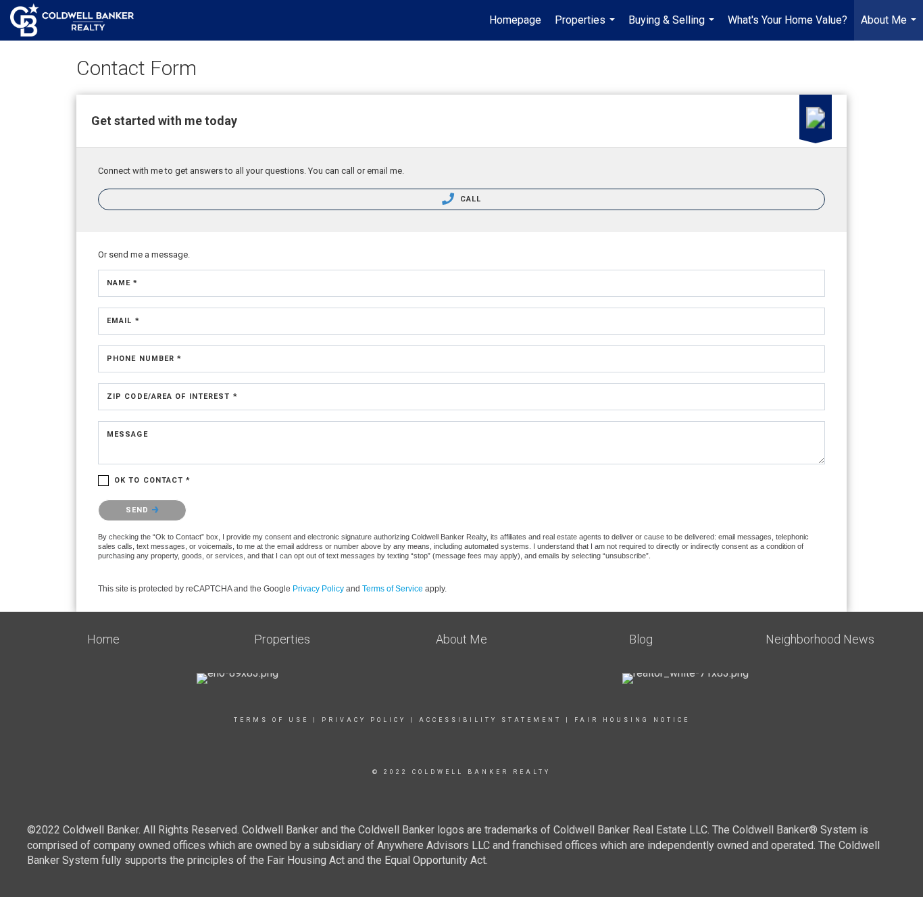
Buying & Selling (673, 27)
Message (127, 434)
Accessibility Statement (490, 720)
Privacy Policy (318, 588)
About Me (890, 27)
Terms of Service (392, 588)
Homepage (515, 20)
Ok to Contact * (152, 480)
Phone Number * (144, 358)
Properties (586, 27)
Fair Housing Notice (632, 720)
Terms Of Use (271, 720)
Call (469, 199)
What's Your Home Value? (787, 20)
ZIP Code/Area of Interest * (172, 396)
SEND (139, 510)
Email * (123, 320)
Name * (123, 282)
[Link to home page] (78, 20)
